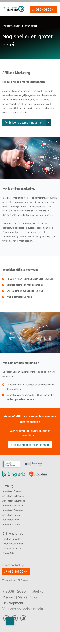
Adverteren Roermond (13, 510)
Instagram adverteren (13, 543)
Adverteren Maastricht (13, 505)
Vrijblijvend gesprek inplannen (24, 122)
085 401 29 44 (45, 9)
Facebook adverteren (12, 538)
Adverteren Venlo (11, 519)
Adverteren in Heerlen (13, 495)
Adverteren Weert (11, 524)
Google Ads (8, 553)
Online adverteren (13, 533)
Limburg (7, 486)
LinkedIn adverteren (12, 548)
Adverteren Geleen (11, 491)
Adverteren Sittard (11, 514)
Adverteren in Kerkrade (13, 500)
